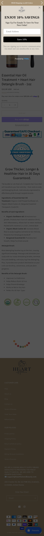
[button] (2, 3)
